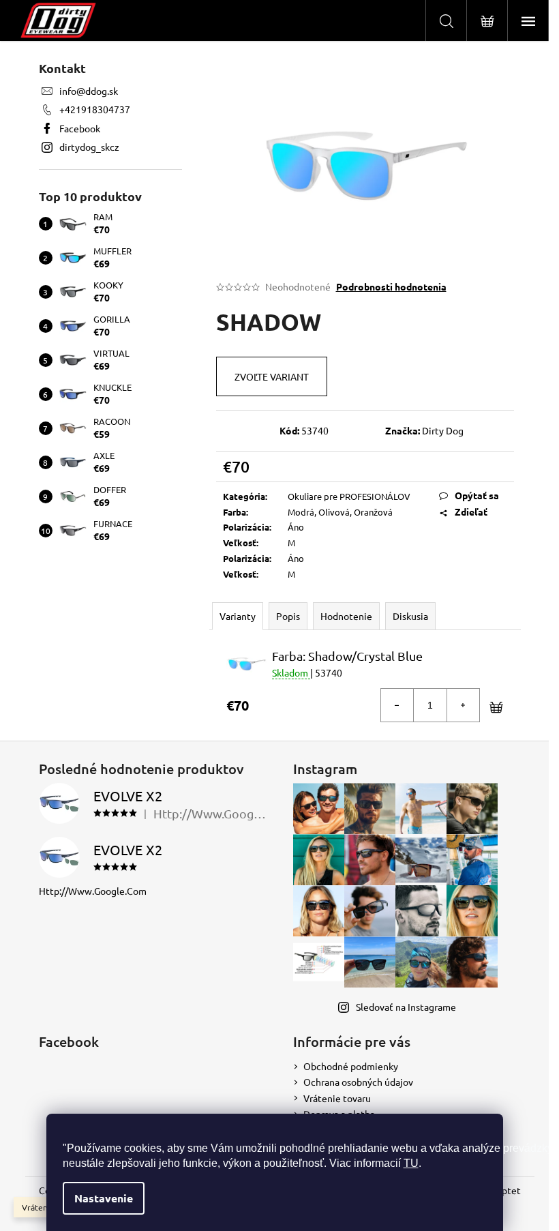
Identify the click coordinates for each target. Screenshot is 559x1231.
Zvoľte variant (272, 376)
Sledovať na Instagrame (406, 1006)
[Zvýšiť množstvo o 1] (463, 705)
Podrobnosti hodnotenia (391, 286)
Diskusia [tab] (410, 616)
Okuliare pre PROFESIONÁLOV (349, 496)
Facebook (79, 128)
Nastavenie (103, 1198)
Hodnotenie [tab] (346, 616)
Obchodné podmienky (350, 1066)
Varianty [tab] (238, 616)
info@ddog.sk (88, 91)
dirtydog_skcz (89, 146)
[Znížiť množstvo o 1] (397, 705)
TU (411, 1163)
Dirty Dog (443, 430)
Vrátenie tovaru (337, 1098)
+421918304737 (94, 109)
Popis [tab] (288, 616)
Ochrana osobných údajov (358, 1082)
